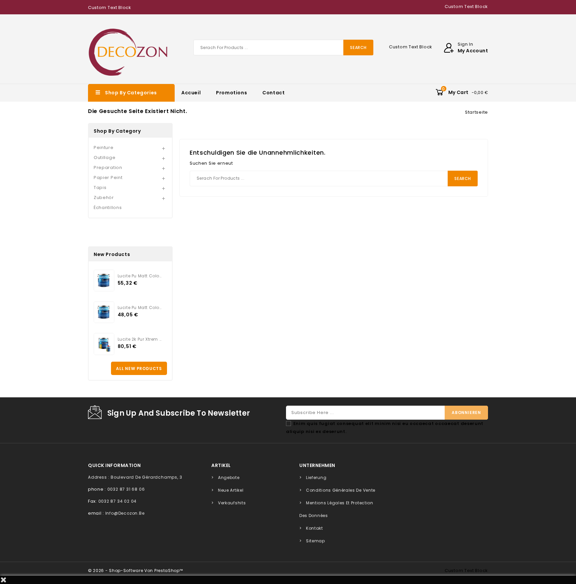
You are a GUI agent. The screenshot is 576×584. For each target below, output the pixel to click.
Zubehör (104, 197)
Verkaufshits (232, 503)
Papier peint (108, 177)
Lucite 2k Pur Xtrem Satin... (140, 339)
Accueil (191, 92)
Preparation (108, 167)
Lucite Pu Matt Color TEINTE (140, 276)
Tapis (100, 187)
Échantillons (108, 207)
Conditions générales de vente (340, 490)
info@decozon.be (125, 513)
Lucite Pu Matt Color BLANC (140, 307)
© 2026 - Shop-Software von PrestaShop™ (135, 570)
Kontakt (314, 528)
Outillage (104, 157)
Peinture (104, 147)
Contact (273, 92)
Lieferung (316, 477)
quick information (114, 465)
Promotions (231, 92)
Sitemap (315, 541)
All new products (139, 368)
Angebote (229, 477)
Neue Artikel (230, 490)
